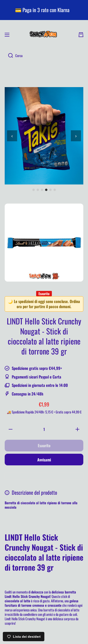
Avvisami (44, 460)
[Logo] (44, 34)
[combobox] (44, 55)
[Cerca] (9, 55)
